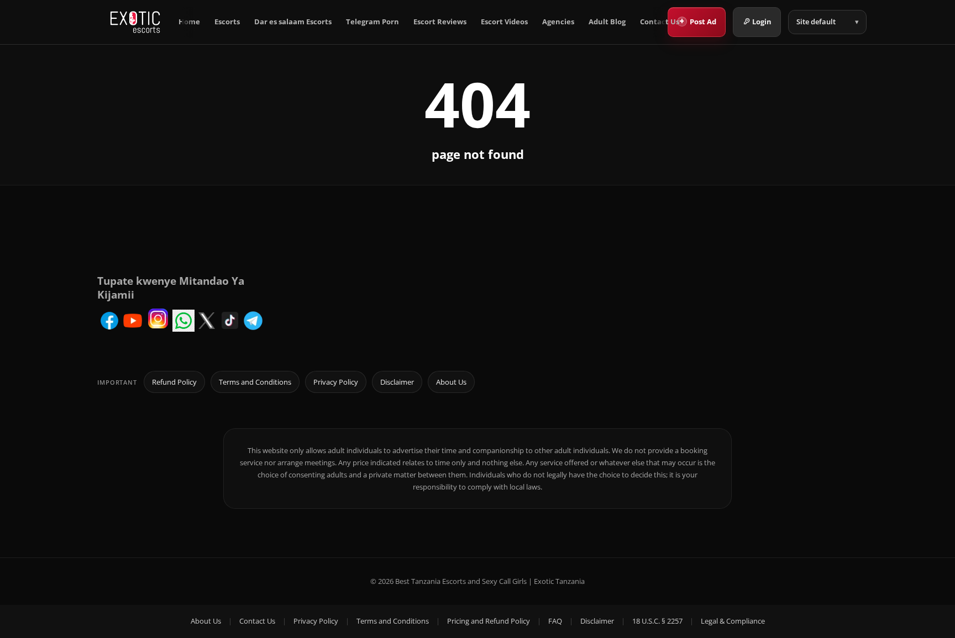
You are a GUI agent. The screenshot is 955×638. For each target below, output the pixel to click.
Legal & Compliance (733, 621)
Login (762, 21)
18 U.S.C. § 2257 (657, 621)
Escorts (227, 21)
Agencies (558, 21)
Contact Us (659, 21)
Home (189, 21)
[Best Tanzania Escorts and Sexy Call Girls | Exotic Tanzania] (135, 22)
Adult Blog (607, 21)
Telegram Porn (372, 21)
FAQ (555, 621)
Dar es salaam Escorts (293, 21)
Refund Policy (174, 382)
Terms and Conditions (255, 382)
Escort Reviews (439, 21)
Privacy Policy (335, 382)
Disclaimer (397, 382)
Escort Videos (504, 21)
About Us (451, 382)
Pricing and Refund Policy (488, 621)
